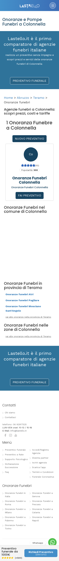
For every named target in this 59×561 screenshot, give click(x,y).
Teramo (38, 98)
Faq (7, 472)
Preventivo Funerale (15, 450)
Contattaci (10, 417)
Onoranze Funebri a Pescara (42, 503)
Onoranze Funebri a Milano (15, 511)
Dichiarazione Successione (12, 466)
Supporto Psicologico (16, 459)
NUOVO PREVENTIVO (29, 138)
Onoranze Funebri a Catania (42, 511)
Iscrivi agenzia (39, 462)
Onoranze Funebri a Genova (42, 495)
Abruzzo (23, 98)
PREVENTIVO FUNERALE (29, 80)
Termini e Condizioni (42, 472)
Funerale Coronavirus (43, 476)
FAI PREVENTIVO (29, 195)
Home (8, 98)
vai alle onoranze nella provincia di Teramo (28, 317)
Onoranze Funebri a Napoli (42, 519)
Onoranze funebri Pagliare (22, 300)
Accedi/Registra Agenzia (40, 451)
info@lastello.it (18, 430)
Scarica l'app (39, 467)
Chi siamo (10, 412)
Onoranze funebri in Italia (15, 495)
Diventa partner (40, 458)
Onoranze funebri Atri (19, 294)
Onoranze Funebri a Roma (15, 503)
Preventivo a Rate (14, 454)
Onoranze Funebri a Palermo (15, 519)
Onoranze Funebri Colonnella (29, 180)
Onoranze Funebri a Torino (15, 527)
